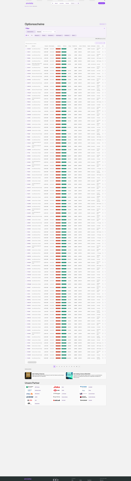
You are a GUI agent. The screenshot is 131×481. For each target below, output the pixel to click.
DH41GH (29, 107)
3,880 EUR (58, 228)
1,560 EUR (58, 206)
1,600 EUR (64, 293)
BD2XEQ (29, 299)
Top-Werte (89, 480)
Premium (67, 3)
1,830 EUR (58, 55)
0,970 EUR (64, 302)
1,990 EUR (58, 86)
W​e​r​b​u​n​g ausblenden (74, 416)
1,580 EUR (58, 193)
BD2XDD (29, 177)
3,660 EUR (58, 73)
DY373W (29, 225)
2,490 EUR (58, 299)
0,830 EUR (64, 101)
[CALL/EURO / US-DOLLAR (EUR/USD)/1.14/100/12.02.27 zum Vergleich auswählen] (26, 317)
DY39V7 (28, 190)
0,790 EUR (58, 51)
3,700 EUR (58, 89)
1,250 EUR (64, 330)
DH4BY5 (29, 250)
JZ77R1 (28, 76)
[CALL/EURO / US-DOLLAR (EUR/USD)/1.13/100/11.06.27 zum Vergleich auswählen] (26, 284)
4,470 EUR (58, 92)
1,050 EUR (58, 104)
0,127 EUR (64, 268)
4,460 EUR (64, 277)
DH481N (29, 165)
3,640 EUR (58, 219)
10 (76, 366)
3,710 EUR (64, 89)
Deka (63, 387)
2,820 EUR (58, 240)
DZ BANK (90, 387)
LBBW (36, 396)
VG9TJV (28, 51)
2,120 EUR (64, 246)
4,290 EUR (58, 58)
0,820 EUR (58, 101)
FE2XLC (28, 336)
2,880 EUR (64, 225)
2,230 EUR (64, 171)
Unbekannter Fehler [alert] (120, 2)
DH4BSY (29, 351)
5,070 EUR (64, 311)
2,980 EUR (58, 314)
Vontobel (90, 400)
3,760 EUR (58, 174)
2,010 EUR (64, 86)
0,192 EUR (64, 259)
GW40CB (29, 130)
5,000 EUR (58, 284)
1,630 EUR (64, 237)
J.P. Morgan (64, 393)
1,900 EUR (64, 146)
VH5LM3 (29, 308)
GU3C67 (29, 67)
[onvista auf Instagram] (57, 480)
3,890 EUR (64, 228)
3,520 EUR (64, 187)
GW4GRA (29, 114)
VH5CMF (29, 354)
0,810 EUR (64, 51)
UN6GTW (29, 302)
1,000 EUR (64, 336)
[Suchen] (78, 3)
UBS (36, 400)
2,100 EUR (58, 152)
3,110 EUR (64, 133)
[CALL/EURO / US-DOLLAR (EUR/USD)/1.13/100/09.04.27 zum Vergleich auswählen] (26, 124)
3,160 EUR (58, 274)
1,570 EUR (58, 70)
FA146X (28, 358)
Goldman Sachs (38, 390)
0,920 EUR (58, 234)
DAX (72, 480)
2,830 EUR (64, 240)
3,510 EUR (64, 351)
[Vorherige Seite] (52, 366)
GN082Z (29, 155)
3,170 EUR (64, 274)
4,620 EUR (64, 180)
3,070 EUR (64, 271)
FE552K (28, 311)
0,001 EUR (58, 64)
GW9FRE (29, 256)
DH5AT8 (28, 330)
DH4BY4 (29, 180)
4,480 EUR (64, 92)
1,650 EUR (58, 79)
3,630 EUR (64, 82)
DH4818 (28, 162)
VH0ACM (29, 274)
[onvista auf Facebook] (53, 480)
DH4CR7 (29, 246)
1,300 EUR (58, 333)
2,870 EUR (58, 225)
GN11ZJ (28, 290)
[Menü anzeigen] (53, 3)
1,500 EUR (58, 256)
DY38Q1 (28, 320)
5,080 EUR (64, 345)
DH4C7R (29, 187)
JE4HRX (28, 237)
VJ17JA (28, 293)
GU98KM (29, 149)
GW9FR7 (29, 83)
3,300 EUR (58, 197)
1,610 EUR (58, 237)
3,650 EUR (58, 76)
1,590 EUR (64, 70)
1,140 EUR (58, 107)
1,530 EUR (58, 139)
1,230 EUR (58, 330)
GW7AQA (29, 280)
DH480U (29, 209)
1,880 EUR (58, 146)
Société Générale (92, 396)
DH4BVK (29, 228)
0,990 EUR (58, 336)
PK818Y (28, 136)
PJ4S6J (28, 232)
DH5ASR (29, 48)
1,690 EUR (64, 209)
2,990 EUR (64, 314)
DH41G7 (29, 287)
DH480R (29, 213)
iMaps (90, 390)
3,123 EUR (64, 290)
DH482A (29, 98)
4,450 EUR (58, 277)
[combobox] (49, 32)
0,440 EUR (64, 253)
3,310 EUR (64, 197)
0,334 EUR (64, 155)
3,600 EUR (58, 82)
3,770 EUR (64, 174)
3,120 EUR (64, 354)
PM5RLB (29, 101)
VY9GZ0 (29, 271)
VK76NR (29, 159)
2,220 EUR (64, 142)
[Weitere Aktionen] (105, 48)
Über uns (101, 480)
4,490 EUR (64, 200)
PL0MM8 (29, 203)
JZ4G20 (28, 234)
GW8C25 (29, 86)
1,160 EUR (64, 107)
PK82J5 (28, 174)
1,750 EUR (58, 162)
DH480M (29, 262)
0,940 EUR (64, 231)
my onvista (62, 3)
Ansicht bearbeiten (99, 42)
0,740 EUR (58, 67)
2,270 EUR (58, 177)
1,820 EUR (64, 165)
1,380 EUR (58, 114)
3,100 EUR (58, 133)
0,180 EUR (58, 259)
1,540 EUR (64, 139)
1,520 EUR (64, 256)
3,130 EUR (58, 342)
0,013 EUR (64, 64)
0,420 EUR (58, 253)
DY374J (28, 277)
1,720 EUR (58, 184)
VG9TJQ (28, 259)
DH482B (29, 333)
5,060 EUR (58, 311)
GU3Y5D (29, 268)
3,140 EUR (58, 203)
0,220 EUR (64, 358)
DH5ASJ (29, 55)
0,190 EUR (64, 265)
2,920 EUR (64, 130)
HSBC (63, 390)
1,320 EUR (64, 333)
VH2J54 (28, 64)
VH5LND (29, 143)
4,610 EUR (58, 180)
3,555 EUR (58, 317)
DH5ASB (29, 79)
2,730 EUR (64, 327)
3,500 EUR (58, 187)
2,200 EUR (58, 142)
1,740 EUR (64, 184)
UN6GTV (29, 70)
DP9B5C (29, 240)
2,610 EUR (64, 305)
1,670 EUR (64, 79)
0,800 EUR (58, 149)
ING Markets (37, 393)
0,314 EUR (58, 155)
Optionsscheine (35, 6)
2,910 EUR (58, 130)
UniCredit (63, 400)
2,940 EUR (64, 320)
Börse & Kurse (27, 6)
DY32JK (28, 314)
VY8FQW (29, 92)
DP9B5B (29, 243)
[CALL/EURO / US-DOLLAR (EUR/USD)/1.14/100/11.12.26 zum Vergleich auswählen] (26, 290)
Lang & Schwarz (92, 393)
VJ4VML (29, 117)
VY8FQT (28, 340)
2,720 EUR (58, 327)
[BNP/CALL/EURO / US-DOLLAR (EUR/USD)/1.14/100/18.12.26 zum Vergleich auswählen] (26, 203)
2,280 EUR (64, 177)
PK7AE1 (28, 265)
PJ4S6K (28, 61)
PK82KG (28, 58)
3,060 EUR (58, 271)
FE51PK (28, 89)
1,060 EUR (64, 104)
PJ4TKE (28, 342)
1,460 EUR (64, 117)
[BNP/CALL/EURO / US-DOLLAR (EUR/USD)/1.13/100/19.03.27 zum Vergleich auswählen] (26, 296)
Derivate (30, 6)
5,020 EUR (64, 284)
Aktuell (56, 3)
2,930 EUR (58, 320)
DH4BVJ (29, 111)
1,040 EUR (64, 308)
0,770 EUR (64, 67)
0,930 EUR (58, 231)
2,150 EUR (58, 136)
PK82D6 (28, 296)
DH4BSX (29, 219)
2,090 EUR (64, 48)
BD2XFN (29, 305)
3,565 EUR (64, 317)
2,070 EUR (58, 48)
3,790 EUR (58, 348)
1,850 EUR (64, 55)
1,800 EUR (58, 165)
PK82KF (28, 348)
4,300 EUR (64, 58)
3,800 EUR (64, 348)
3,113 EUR (58, 290)
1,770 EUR (64, 162)
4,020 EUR (64, 111)
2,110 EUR (64, 152)
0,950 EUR (58, 302)
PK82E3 (28, 345)
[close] (129, 1)
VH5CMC (29, 73)
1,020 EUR (58, 308)
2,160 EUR (64, 136)
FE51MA (28, 200)
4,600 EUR (64, 124)
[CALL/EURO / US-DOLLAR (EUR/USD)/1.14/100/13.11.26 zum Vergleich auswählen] (26, 130)
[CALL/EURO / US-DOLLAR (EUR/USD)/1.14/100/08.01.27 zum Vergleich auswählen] (26, 197)
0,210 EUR (58, 358)
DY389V (28, 327)
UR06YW (29, 206)
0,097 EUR (58, 268)
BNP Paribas (37, 387)
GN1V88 (28, 124)
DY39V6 (28, 104)
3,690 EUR (58, 222)
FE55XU (28, 171)
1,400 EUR (64, 114)
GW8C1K (29, 317)
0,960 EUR (64, 280)
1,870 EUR (64, 98)
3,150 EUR (64, 203)
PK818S (28, 139)
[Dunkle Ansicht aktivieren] (30, 0)
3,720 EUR (64, 222)
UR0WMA (29, 127)
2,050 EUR (58, 95)
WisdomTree (37, 403)
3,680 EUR (64, 73)
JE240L (28, 168)
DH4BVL (29, 324)
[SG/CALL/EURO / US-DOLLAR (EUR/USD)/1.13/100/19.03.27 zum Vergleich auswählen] (26, 200)
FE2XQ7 (28, 133)
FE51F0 (28, 193)
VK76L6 (28, 146)
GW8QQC (29, 216)
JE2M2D (29, 222)
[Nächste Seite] (79, 366)
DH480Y (29, 184)
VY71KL (28, 152)
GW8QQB (29, 284)
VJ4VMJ (29, 95)
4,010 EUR (58, 111)
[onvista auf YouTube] (55, 480)
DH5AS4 (29, 120)
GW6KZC (29, 197)
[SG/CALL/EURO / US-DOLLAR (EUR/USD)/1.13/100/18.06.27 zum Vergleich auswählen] (26, 311)
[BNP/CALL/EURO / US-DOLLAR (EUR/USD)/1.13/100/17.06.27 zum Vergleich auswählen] (26, 345)
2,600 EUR (58, 305)
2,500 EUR (64, 299)
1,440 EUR (58, 117)
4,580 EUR (58, 124)
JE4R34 (28, 253)
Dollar (81, 480)
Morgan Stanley (65, 396)
